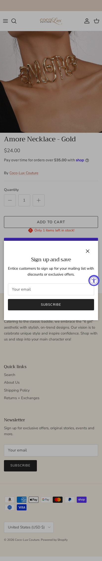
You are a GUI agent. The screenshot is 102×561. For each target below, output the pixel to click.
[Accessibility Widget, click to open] (94, 280)
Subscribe (51, 304)
